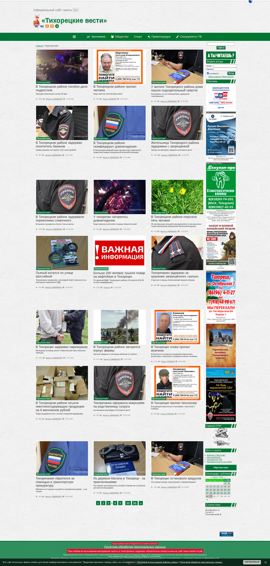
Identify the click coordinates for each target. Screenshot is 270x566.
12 (214, 490)
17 (207, 493)
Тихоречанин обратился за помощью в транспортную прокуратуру (55, 482)
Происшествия (43, 82)
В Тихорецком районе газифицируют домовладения (115, 144)
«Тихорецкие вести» (73, 20)
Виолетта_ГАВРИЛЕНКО (54, 99)
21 (221, 493)
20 (218, 493)
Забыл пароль (214, 77)
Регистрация (228, 77)
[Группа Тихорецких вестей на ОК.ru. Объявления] (52, 26)
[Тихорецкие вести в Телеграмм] (57, 26)
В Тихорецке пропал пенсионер (174, 403)
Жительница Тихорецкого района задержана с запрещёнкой (175, 144)
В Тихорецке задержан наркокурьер (62, 347)
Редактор (107, 287)
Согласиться (252, 562)
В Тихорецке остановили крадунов (176, 478)
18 (211, 493)
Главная (39, 46)
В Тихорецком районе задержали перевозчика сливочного (60, 218)
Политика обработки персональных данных (135, 547)
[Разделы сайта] (75, 37)
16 (229, 490)
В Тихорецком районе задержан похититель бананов (59, 144)
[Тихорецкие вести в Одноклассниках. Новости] (47, 26)
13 (218, 490)
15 (225, 490)
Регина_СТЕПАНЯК (109, 99)
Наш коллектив (213, 457)
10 (207, 490)
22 (225, 493)
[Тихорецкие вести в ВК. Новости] (36, 26)
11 (211, 490)
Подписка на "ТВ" (214, 460)
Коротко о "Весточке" (216, 455)
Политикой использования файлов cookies (157, 562)
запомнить (214, 74)
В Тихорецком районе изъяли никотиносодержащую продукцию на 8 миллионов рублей (60, 406)
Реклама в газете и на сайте (219, 462)
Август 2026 (218, 477)
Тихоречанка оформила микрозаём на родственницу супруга (118, 404)
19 (214, 493)
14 (221, 490)
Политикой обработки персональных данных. (201, 562)
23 (229, 493)
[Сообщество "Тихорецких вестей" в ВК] (42, 26)
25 (211, 496)
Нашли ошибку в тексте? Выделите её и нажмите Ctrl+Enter (135, 543)
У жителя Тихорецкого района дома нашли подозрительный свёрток (177, 88)
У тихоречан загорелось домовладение (110, 218)
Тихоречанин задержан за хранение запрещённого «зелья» (175, 274)
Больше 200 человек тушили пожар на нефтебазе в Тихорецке (119, 274)
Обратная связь (221, 467)
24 (207, 496)
